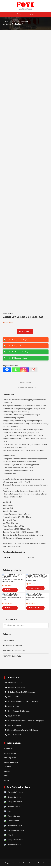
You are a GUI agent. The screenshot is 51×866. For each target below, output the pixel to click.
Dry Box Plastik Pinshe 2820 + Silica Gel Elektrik (36, 579)
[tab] (26, 382)
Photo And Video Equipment (14, 651)
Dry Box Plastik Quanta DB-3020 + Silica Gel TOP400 (13, 581)
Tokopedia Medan (14, 816)
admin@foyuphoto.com (16, 687)
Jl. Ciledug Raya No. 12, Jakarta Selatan (22, 702)
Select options (36, 588)
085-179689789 (14, 735)
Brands (7, 771)
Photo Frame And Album (12, 656)
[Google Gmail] (33, 369)
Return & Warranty (11, 762)
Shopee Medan (13, 821)
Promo (6, 780)
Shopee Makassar (14, 845)
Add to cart (25, 331)
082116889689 (13, 716)
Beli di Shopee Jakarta (17, 346)
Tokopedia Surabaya (15, 792)
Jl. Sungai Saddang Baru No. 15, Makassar (22, 730)
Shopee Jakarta (13, 807)
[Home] (3, 22)
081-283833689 (14, 725)
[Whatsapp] (16, 369)
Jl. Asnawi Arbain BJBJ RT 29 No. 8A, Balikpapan (25, 721)
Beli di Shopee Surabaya (18, 340)
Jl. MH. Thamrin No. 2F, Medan (18, 711)
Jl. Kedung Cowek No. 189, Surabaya (21, 692)
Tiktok (10, 835)
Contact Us (8, 749)
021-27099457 (13, 706)
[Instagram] (24, 369)
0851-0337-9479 (14, 683)
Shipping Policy (10, 758)
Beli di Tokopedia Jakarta (18, 358)
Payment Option (10, 753)
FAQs (6, 776)
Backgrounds (8, 640)
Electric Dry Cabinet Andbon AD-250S (13, 599)
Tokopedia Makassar (15, 840)
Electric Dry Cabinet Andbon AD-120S (37, 599)
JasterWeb (42, 863)
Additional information (25, 388)
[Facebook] (7, 369)
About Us (7, 767)
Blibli (9, 811)
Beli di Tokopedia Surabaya (19, 352)
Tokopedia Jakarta (14, 802)
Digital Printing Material (13, 645)
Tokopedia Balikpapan (15, 830)
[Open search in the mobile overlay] (26, 625)
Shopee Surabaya (14, 797)
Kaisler (10, 314)
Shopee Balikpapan (14, 826)
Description (25, 382)
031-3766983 (13, 697)
